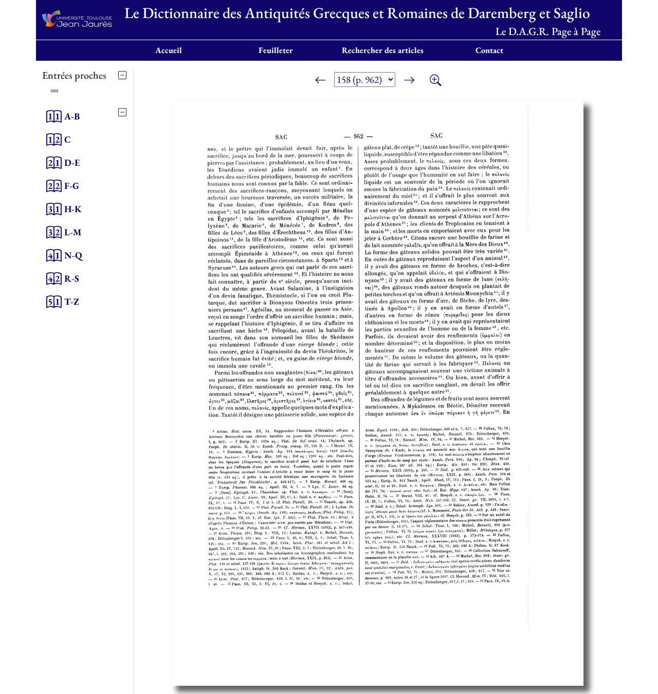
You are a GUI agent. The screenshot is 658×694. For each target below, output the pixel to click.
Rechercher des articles (383, 50)
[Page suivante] (409, 81)
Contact (489, 50)
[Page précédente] (320, 81)
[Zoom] (435, 81)
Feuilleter (276, 50)
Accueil (168, 50)
